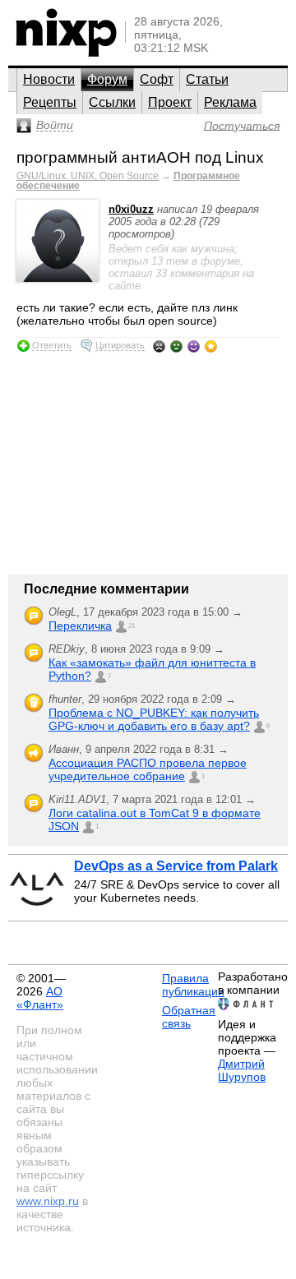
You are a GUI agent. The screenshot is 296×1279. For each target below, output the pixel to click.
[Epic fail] (159, 346)
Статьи (207, 79)
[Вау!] (211, 346)
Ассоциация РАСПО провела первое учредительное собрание (148, 769)
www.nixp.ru (47, 1200)
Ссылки (112, 102)
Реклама (230, 102)
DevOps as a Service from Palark (176, 866)
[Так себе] (176, 346)
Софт (156, 79)
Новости (49, 79)
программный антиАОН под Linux (140, 157)
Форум (107, 79)
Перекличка (80, 625)
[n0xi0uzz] (57, 278)
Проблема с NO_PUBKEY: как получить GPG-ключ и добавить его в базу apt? (154, 719)
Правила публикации (193, 985)
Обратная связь (188, 1017)
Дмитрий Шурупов (242, 1070)
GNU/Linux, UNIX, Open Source (87, 176)
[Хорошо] (193, 346)
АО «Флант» (39, 998)
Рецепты (49, 102)
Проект (170, 102)
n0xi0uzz (131, 209)
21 (131, 626)
